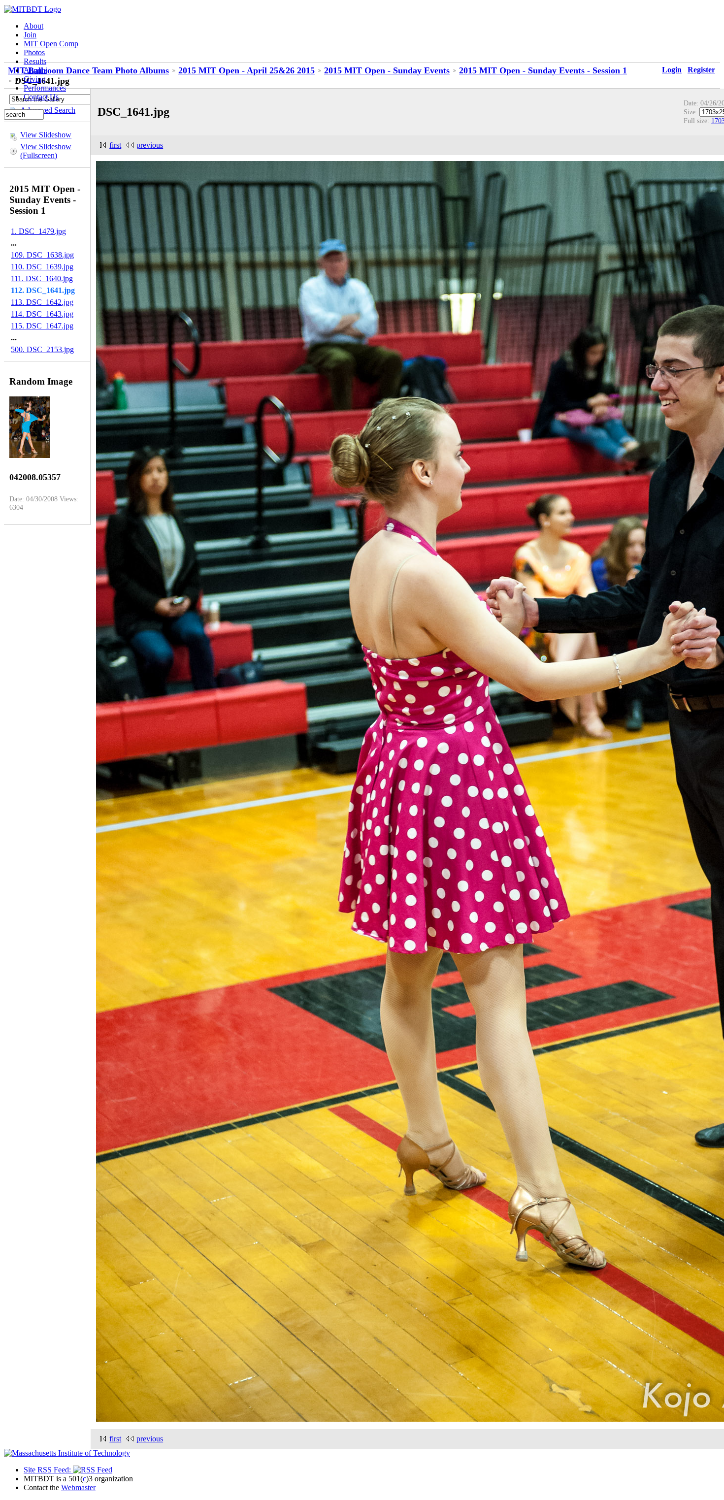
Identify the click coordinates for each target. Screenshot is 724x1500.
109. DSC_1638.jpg (42, 255)
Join (30, 35)
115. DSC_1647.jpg (42, 326)
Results (35, 61)
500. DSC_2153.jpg (42, 349)
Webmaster (78, 1487)
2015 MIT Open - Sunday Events (387, 70)
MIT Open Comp (51, 43)
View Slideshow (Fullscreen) (45, 151)
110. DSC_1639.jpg (42, 266)
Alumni (35, 70)
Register (701, 69)
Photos (34, 52)
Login (672, 69)
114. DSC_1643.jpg (42, 314)
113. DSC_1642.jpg (42, 302)
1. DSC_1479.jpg (38, 231)
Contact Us (41, 97)
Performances (45, 88)
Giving (34, 79)
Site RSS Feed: (48, 1470)
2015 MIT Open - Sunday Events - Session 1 (543, 70)
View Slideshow (45, 134)
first (115, 145)
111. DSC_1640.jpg (42, 278)
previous (149, 145)
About (33, 26)
